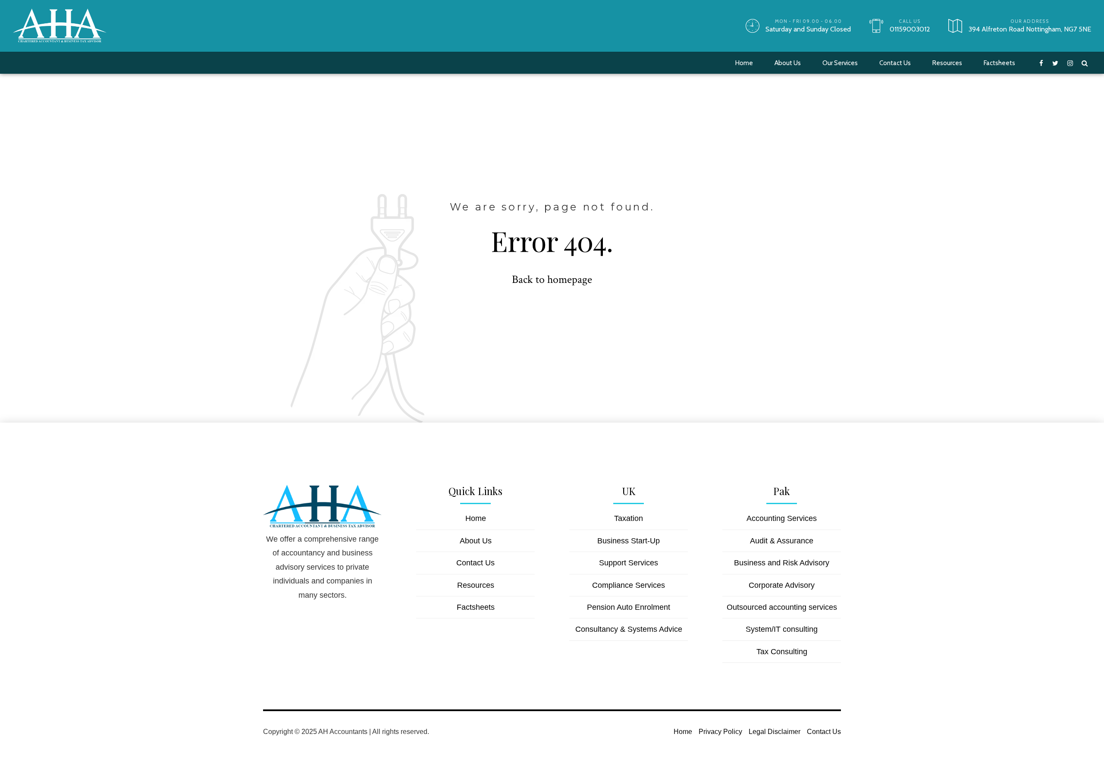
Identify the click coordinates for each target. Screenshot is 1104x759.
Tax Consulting (781, 651)
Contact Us (895, 63)
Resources (947, 63)
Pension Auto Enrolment (628, 607)
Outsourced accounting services (782, 607)
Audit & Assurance (781, 540)
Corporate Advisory (782, 585)
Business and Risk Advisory (781, 562)
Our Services (840, 63)
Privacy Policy (720, 731)
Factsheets (999, 63)
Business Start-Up (628, 540)
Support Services (628, 562)
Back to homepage (552, 279)
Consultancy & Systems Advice (628, 629)
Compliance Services (628, 585)
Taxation (628, 518)
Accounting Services (781, 518)
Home (744, 63)
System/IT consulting (782, 629)
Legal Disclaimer (774, 731)
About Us (788, 63)
